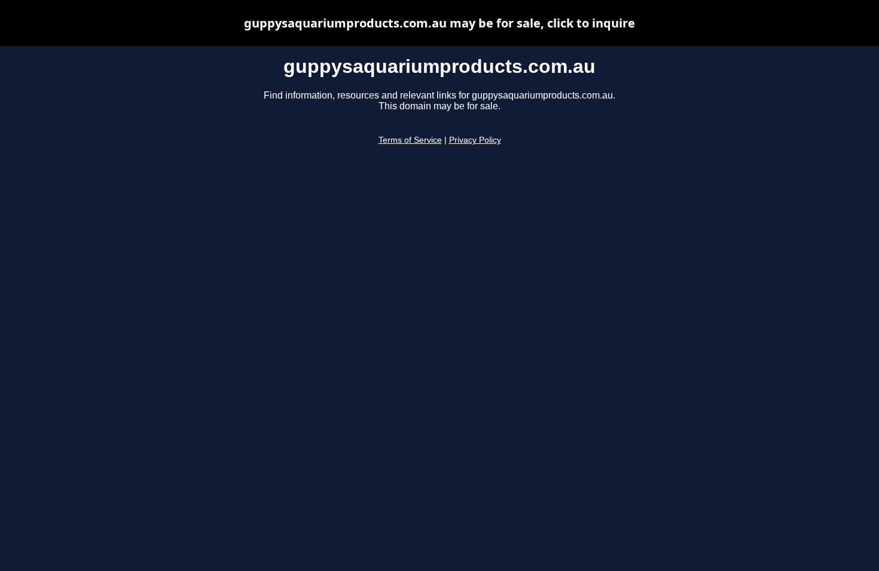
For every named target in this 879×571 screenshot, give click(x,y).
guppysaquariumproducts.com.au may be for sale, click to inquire (439, 23)
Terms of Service (410, 140)
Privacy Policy (475, 140)
